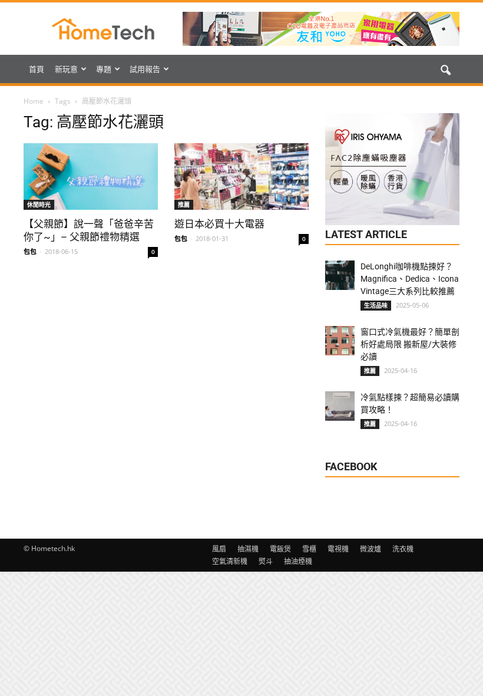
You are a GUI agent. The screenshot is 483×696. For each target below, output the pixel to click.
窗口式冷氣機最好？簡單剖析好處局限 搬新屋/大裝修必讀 (409, 344)
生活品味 (376, 305)
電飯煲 (280, 549)
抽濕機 (248, 549)
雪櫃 (309, 549)
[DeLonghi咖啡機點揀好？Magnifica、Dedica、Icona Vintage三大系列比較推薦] (340, 275)
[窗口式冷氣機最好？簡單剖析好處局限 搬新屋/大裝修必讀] (340, 340)
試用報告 (145, 69)
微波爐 (370, 549)
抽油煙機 (298, 561)
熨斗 (266, 561)
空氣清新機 (229, 561)
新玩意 (66, 69)
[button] (445, 71)
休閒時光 (39, 204)
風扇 (219, 549)
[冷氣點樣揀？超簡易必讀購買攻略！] (340, 406)
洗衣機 (402, 549)
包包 (30, 251)
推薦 (184, 204)
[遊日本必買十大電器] (241, 176)
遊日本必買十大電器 (219, 224)
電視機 (338, 549)
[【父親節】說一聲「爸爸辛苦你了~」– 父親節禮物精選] (91, 176)
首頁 (36, 69)
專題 (103, 69)
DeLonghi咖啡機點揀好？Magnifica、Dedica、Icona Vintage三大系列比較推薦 (409, 279)
